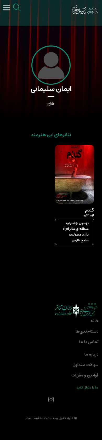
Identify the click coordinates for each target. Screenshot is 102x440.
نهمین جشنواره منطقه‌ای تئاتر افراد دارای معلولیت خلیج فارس (76, 231)
